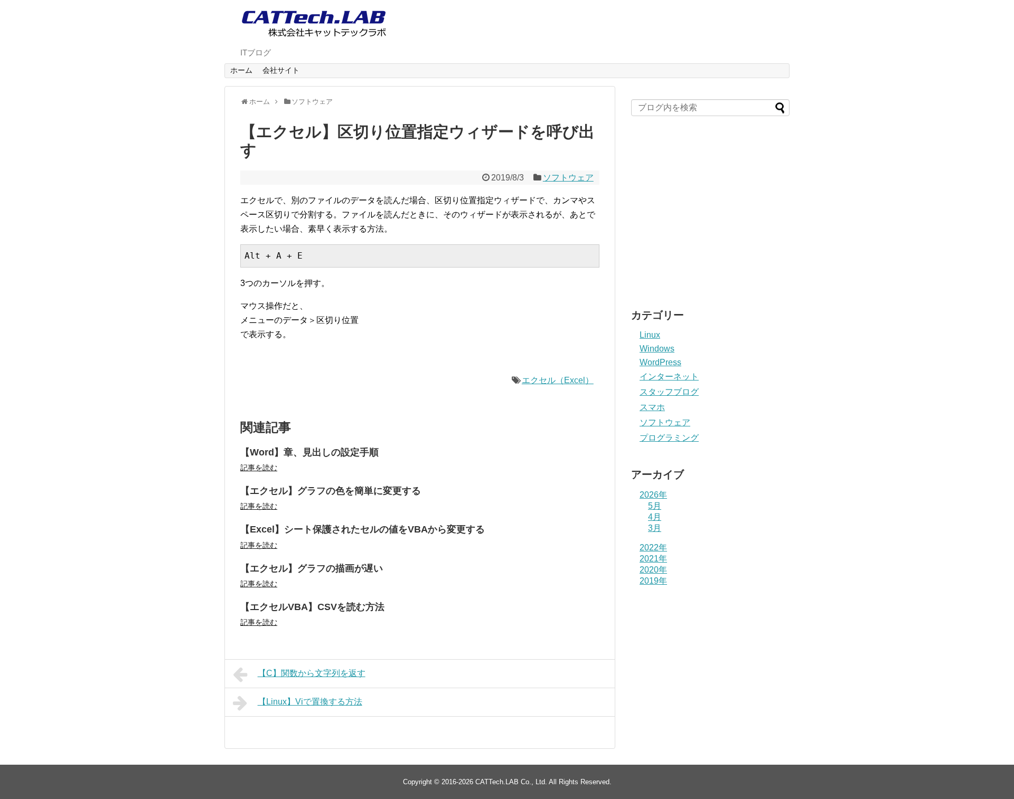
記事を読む (258, 467)
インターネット (669, 376)
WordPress (660, 362)
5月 (654, 505)
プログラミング (669, 437)
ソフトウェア (568, 177)
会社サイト (280, 70)
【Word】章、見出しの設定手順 (309, 452)
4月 (654, 516)
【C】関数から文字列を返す (311, 673)
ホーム (241, 70)
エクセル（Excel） (558, 380)
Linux (650, 334)
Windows (657, 348)
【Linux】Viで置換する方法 (310, 701)
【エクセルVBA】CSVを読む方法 (312, 607)
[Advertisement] (710, 216)
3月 (654, 528)
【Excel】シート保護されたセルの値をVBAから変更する (362, 529)
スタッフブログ (669, 391)
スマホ (652, 407)
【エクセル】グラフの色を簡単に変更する (330, 491)
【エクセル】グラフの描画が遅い (311, 568)
